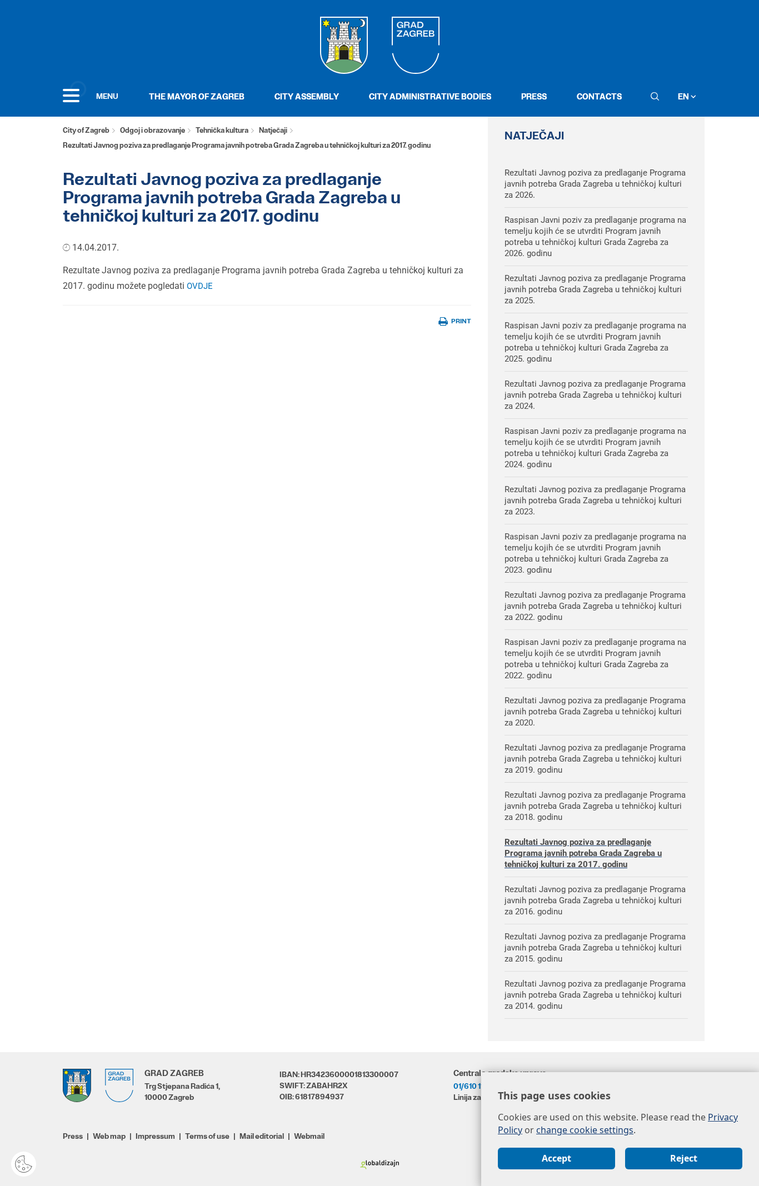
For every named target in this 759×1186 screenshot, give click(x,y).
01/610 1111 (471, 1086)
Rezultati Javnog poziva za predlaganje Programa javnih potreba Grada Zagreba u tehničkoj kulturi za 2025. (595, 289)
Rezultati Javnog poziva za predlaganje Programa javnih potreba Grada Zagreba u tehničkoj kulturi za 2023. (595, 500)
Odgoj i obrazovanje (152, 130)
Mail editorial (261, 1136)
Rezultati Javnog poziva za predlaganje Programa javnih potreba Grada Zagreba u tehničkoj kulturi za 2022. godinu (595, 606)
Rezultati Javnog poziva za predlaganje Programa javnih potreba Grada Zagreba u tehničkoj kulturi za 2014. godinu (595, 995)
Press (534, 96)
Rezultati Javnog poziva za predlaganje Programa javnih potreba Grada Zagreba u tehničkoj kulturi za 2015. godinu (595, 948)
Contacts (599, 96)
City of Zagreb (86, 130)
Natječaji (273, 130)
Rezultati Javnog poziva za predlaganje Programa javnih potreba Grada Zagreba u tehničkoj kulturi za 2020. (595, 711)
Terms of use (207, 1136)
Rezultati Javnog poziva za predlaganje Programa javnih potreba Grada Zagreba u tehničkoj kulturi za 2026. (595, 184)
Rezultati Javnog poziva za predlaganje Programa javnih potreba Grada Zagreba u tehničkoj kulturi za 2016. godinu (595, 900)
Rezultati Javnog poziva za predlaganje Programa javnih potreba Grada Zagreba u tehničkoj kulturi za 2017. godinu (583, 853)
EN (684, 96)
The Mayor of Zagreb (196, 96)
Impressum (155, 1136)
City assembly (306, 96)
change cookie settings (584, 1130)
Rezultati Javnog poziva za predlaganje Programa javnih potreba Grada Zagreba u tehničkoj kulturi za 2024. (595, 395)
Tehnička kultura (222, 130)
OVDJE (200, 286)
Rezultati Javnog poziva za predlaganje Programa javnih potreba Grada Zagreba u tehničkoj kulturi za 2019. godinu (595, 759)
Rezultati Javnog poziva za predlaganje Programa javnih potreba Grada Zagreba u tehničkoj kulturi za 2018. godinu (595, 806)
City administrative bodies (430, 96)
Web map (109, 1136)
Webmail (309, 1136)
